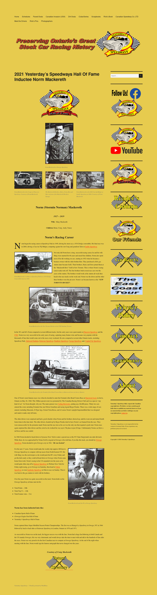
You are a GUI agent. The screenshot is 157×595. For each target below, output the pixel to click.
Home (16, 16)
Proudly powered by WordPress (38, 586)
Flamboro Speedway (61, 341)
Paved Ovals (38, 16)
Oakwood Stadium (32, 341)
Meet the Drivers (20, 21)
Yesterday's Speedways (21, 586)
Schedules (26, 16)
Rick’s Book (108, 16)
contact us (124, 413)
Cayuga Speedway (75, 341)
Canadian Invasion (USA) (55, 16)
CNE (16, 335)
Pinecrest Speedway (90, 332)
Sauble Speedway (91, 246)
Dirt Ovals (72, 16)
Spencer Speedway (40, 464)
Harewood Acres (91, 398)
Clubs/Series (84, 16)
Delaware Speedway (46, 341)
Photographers (46, 21)
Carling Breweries (64, 404)
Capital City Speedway (93, 341)
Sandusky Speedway (34, 470)
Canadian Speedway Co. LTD (127, 16)
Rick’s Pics (34, 21)
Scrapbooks (96, 16)
